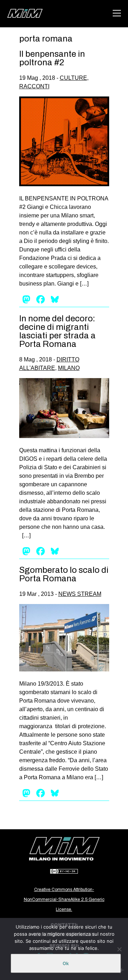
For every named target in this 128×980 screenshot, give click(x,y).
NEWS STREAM (79, 594)
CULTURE (73, 78)
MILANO (69, 368)
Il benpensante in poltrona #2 (52, 58)
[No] (119, 949)
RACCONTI (34, 86)
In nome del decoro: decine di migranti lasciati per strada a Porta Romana (57, 331)
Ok (66, 963)
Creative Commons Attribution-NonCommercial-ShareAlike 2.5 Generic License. (64, 899)
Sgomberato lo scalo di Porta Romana (63, 574)
